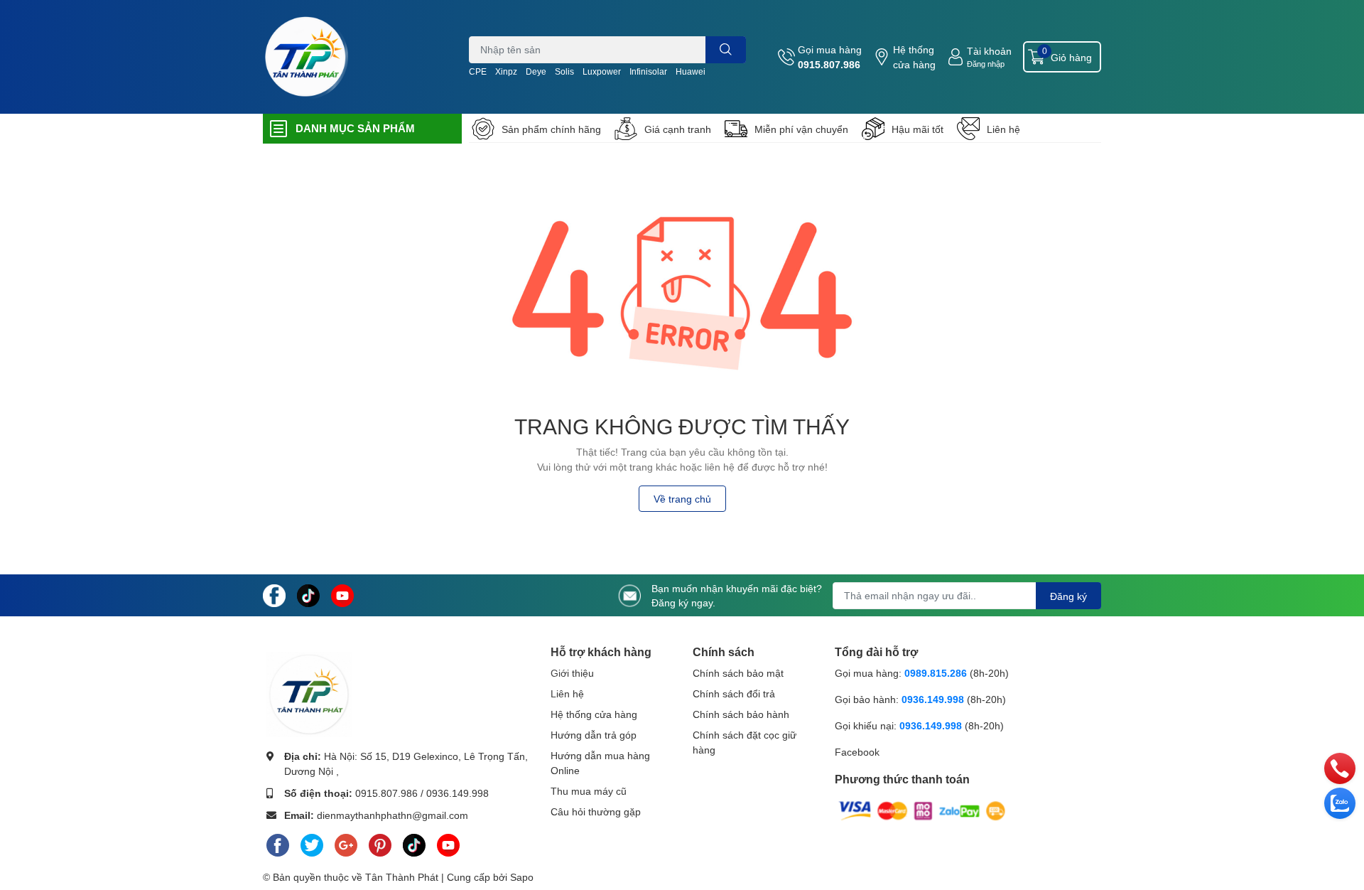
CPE (478, 71)
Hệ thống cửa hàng (914, 56)
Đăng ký (1068, 596)
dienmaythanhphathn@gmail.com (392, 815)
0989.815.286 (935, 673)
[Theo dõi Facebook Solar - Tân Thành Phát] (274, 594)
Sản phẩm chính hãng (551, 129)
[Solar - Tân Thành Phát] (305, 57)
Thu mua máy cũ (589, 791)
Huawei (690, 71)
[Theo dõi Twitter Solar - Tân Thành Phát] (312, 842)
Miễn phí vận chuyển (801, 129)
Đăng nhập (986, 63)
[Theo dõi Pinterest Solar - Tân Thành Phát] (380, 842)
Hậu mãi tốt (917, 129)
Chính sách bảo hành (741, 714)
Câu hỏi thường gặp (596, 811)
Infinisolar (648, 71)
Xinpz (506, 71)
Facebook (857, 752)
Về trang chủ (682, 499)
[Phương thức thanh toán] (922, 810)
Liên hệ (1003, 129)
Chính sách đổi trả (734, 693)
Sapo (522, 877)
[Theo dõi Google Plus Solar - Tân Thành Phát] (346, 842)
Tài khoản (989, 51)
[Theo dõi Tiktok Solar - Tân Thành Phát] (308, 594)
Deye (536, 71)
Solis (564, 71)
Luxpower (602, 71)
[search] (725, 49)
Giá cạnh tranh (677, 129)
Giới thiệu (572, 673)
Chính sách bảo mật (738, 673)
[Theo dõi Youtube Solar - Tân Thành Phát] (342, 594)
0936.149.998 (457, 793)
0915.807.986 (829, 64)
